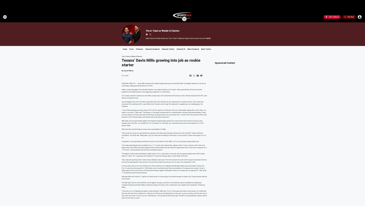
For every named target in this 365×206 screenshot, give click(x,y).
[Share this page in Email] (197, 75)
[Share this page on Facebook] (190, 75)
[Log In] (360, 17)
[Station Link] (182, 17)
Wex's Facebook (193, 49)
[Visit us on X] (150, 34)
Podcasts (139, 49)
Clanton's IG (181, 49)
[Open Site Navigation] (5, 17)
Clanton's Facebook (152, 49)
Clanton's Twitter (168, 49)
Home (125, 49)
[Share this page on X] (194, 75)
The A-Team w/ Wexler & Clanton (162, 30)
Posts (131, 49)
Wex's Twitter (206, 49)
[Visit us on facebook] (147, 34)
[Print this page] (201, 75)
